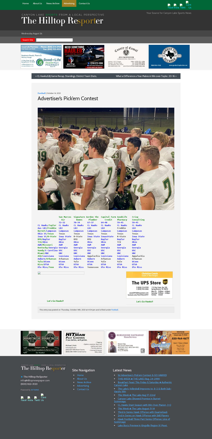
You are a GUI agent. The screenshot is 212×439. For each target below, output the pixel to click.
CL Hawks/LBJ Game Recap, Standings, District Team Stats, (67, 76)
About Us (37, 3)
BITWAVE (35, 390)
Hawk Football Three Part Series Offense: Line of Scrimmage (142, 420)
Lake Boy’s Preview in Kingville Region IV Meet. (142, 425)
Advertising (69, 3)
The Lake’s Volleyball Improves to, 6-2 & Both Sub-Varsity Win (142, 390)
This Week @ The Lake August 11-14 (136, 408)
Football (41, 93)
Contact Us (84, 3)
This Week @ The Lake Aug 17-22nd (136, 395)
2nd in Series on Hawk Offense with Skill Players (143, 415)
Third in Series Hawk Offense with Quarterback (142, 412)
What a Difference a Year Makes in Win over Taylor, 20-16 (145, 76)
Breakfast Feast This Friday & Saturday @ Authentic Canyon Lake (143, 384)
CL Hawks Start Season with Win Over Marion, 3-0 (144, 404)
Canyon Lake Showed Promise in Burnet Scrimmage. (137, 400)
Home (26, 3)
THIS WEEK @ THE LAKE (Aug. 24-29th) (139, 378)
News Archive (52, 3)
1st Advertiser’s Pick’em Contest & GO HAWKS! (142, 375)
